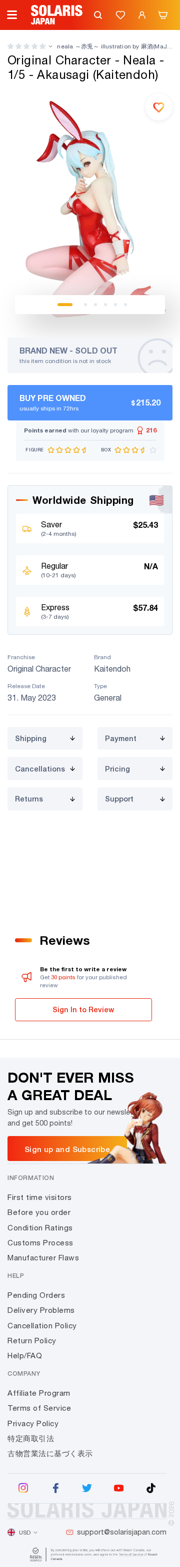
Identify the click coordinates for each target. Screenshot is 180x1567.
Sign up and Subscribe (67, 1149)
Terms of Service (39, 1408)
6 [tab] (125, 305)
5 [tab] (115, 305)
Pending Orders (36, 1295)
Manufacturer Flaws (43, 1257)
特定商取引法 (31, 1438)
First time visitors (40, 1197)
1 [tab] (65, 305)
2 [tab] (85, 305)
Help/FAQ (25, 1355)
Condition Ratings (40, 1227)
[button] (27, 46)
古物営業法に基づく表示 (50, 1453)
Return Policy (32, 1340)
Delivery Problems (41, 1310)
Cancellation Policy (42, 1325)
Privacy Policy (33, 1423)
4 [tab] (105, 305)
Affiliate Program (39, 1393)
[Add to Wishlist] (159, 106)
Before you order (39, 1212)
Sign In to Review (83, 1009)
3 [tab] (95, 305)
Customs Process (41, 1242)
